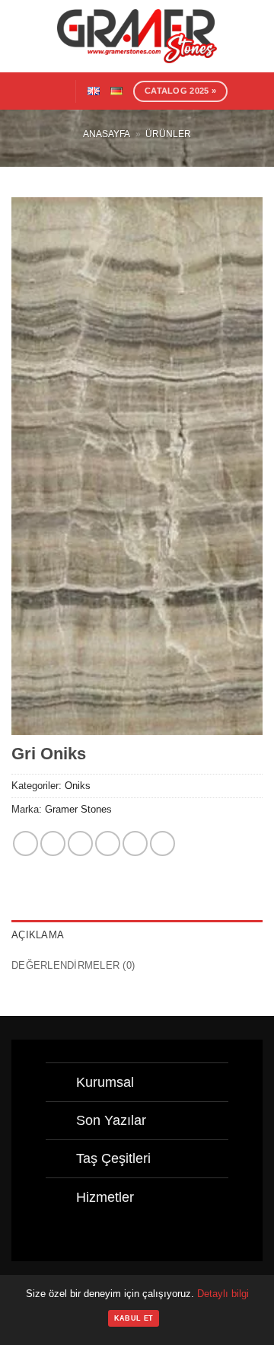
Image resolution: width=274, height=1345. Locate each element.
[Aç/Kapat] (60, 1084)
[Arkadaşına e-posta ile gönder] (107, 843)
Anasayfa (106, 134)
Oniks (78, 785)
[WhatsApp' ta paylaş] (25, 843)
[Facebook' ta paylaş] (52, 843)
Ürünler (168, 134)
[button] (55, 91)
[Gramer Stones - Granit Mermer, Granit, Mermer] (137, 37)
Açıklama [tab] (37, 935)
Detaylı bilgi (223, 1293)
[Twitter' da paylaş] (80, 843)
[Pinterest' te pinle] (135, 843)
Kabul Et (133, 1318)
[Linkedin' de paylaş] (162, 843)
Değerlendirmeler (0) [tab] (73, 965)
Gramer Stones (78, 809)
